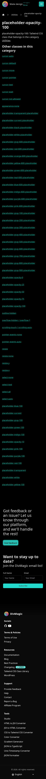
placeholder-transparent (14, 470)
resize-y (5, 363)
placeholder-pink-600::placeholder (18, 206)
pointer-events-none (12, 334)
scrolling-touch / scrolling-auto (17, 327)
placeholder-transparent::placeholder (20, 113)
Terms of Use (10, 637)
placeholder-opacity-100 (33, 14)
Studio (7, 718)
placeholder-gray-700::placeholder (18, 256)
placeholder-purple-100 (13, 456)
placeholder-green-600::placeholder (19, 170)
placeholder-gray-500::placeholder (18, 241)
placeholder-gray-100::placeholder (18, 213)
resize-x (5, 370)
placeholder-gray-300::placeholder (18, 227)
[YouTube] (10, 626)
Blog (6, 659)
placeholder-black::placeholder (17, 127)
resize (5, 348)
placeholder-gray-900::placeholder (18, 270)
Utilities (14, 15)
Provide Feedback (12, 689)
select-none (7, 377)
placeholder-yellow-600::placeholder (19, 163)
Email (26, 573)
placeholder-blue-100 (12, 406)
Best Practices (11, 663)
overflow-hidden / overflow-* (16, 320)
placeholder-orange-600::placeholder (20, 156)
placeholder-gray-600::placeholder (18, 141)
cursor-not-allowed (11, 99)
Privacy (7, 641)
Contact (8, 697)
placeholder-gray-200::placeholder (18, 220)
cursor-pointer (9, 77)
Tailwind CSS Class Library (16, 671)
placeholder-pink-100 (12, 448)
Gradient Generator (13, 741)
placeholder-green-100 (13, 427)
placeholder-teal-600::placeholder (18, 177)
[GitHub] (5, 625)
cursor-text (7, 84)
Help (6, 693)
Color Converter (12, 737)
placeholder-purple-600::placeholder (19, 199)
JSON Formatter (11, 755)
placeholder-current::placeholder (18, 120)
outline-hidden (9, 313)
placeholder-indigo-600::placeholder (19, 191)
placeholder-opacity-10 (13, 441)
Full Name (7, 573)
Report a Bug (10, 701)
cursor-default (9, 63)
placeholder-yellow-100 (13, 484)
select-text (7, 384)
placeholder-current (11, 413)
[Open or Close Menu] (41, 4)
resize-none (7, 356)
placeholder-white (11, 477)
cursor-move (8, 70)
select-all (6, 391)
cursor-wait (7, 91)
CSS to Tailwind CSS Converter (18, 732)
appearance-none (10, 106)
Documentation (11, 655)
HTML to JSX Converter (15, 723)
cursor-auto (8, 56)
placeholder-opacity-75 (13, 298)
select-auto (7, 398)
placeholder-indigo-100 (13, 434)
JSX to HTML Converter (15, 727)
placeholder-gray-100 (12, 420)
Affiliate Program (12, 705)
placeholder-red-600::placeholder (18, 149)
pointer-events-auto (11, 341)
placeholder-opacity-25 (13, 284)
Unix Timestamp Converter (17, 750)
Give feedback (10, 543)
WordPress (9, 675)
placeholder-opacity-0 (12, 277)
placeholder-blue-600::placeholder (18, 184)
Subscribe (23, 586)
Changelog (9, 667)
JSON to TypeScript (13, 746)
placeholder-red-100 (12, 463)
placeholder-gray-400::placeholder (18, 234)
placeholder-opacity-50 (13, 291)
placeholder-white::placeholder (17, 134)
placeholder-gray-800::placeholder (18, 263)
